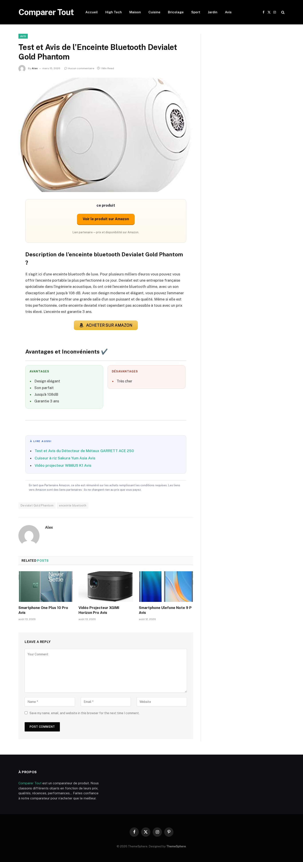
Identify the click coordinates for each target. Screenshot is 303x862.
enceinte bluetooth (72, 505)
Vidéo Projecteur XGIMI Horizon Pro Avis (99, 610)
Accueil (91, 12)
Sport (195, 12)
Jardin (212, 12)
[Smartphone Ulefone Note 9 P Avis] (166, 586)
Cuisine (154, 12)
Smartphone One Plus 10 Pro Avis (43, 610)
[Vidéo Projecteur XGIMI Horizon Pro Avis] (106, 586)
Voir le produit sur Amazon (106, 219)
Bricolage (176, 12)
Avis (228, 12)
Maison (135, 12)
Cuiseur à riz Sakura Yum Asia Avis (65, 458)
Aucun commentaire (81, 68)
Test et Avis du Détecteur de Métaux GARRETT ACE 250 (84, 451)
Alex (35, 68)
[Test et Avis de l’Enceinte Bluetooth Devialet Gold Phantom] (105, 135)
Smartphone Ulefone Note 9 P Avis (165, 610)
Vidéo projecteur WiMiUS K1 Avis (63, 465)
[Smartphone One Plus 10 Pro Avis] (45, 586)
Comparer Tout (29, 783)
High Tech (113, 12)
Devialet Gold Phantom (37, 505)
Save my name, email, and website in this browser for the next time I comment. (85, 713)
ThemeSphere (176, 846)
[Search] (282, 12)
